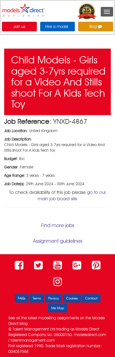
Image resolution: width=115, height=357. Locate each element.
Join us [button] (19, 26)
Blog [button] (93, 26)
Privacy (53, 298)
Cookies (72, 298)
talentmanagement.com (33, 340)
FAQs (21, 298)
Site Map (57, 308)
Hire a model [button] (56, 26)
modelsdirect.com (90, 334)
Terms (37, 298)
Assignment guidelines (57, 241)
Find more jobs (57, 225)
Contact (91, 298)
